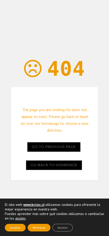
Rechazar (39, 227)
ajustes (20, 218)
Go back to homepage (54, 165)
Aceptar (15, 227)
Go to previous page (54, 147)
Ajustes (63, 227)
